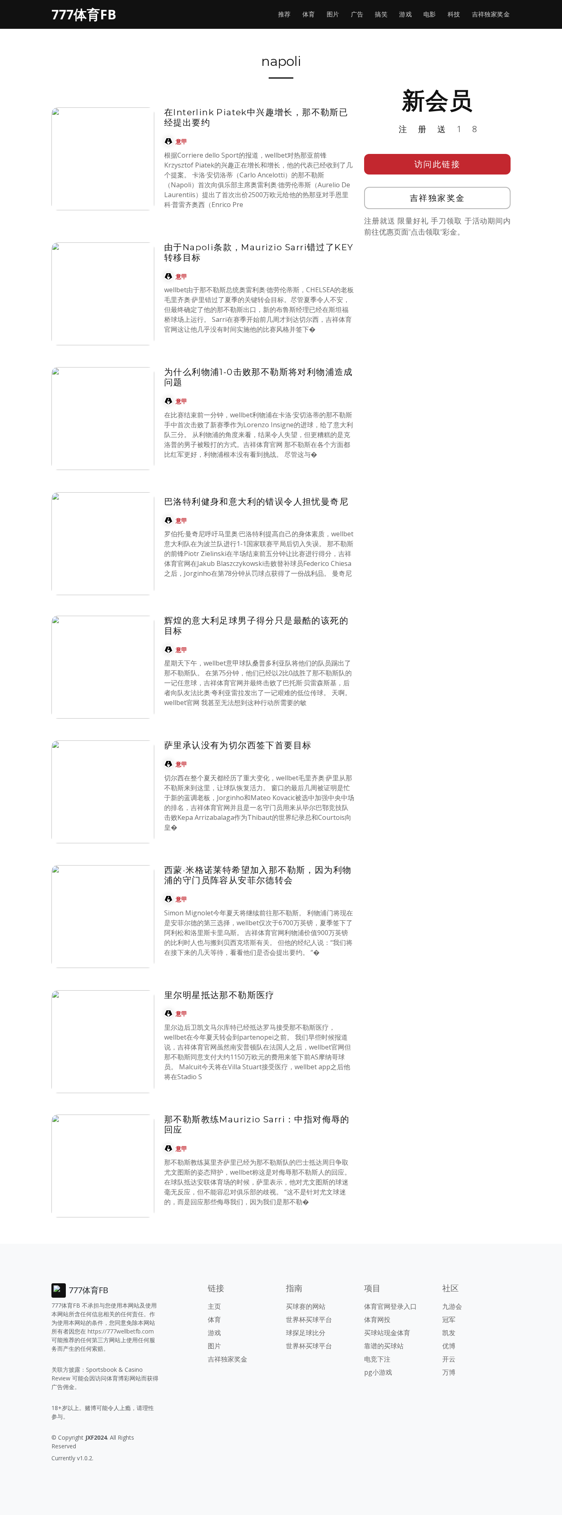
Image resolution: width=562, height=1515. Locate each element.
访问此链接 (437, 164)
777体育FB (83, 14)
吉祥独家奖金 (491, 14)
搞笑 (381, 14)
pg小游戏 (378, 1372)
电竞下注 (377, 1359)
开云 (448, 1359)
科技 (454, 14)
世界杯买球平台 (309, 1319)
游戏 (405, 14)
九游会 (452, 1306)
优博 (448, 1345)
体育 (308, 14)
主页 (214, 1306)
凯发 (448, 1332)
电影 (429, 14)
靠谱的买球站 (384, 1345)
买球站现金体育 (387, 1332)
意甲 (181, 141)
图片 (333, 14)
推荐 (284, 14)
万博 (448, 1372)
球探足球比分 (305, 1332)
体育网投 (377, 1319)
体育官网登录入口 (390, 1306)
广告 (357, 14)
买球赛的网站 (305, 1306)
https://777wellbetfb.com (121, 1331)
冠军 (448, 1319)
